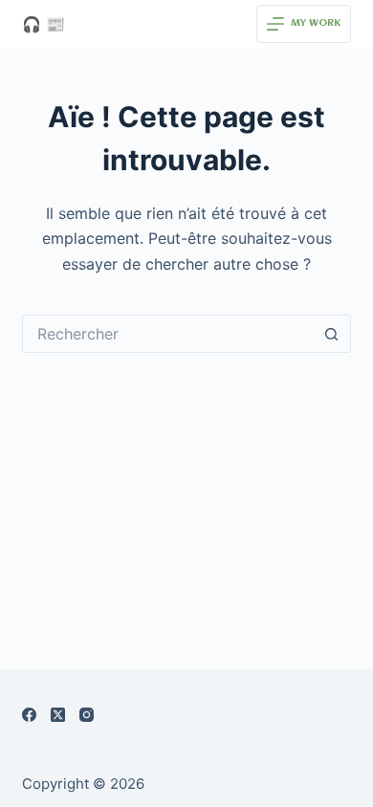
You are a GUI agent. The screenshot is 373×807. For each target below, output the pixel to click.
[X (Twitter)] (58, 715)
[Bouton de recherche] (332, 334)
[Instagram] (86, 715)
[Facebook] (29, 715)
